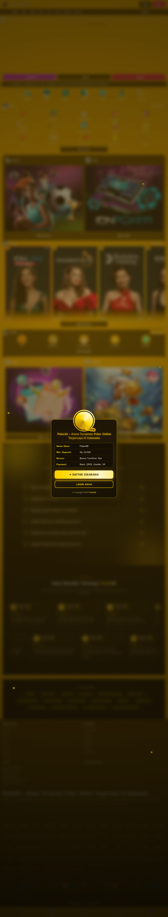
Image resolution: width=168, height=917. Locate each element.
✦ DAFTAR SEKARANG (84, 474)
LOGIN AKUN (84, 484)
